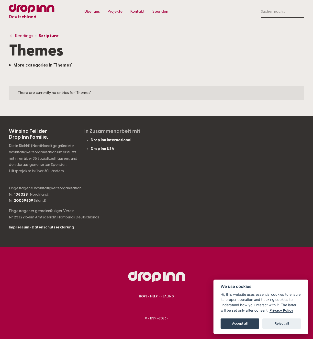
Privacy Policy (281, 310)
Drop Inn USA (102, 149)
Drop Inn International (111, 140)
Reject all (282, 323)
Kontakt (137, 11)
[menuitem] (92, 12)
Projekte (115, 11)
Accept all (239, 323)
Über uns (92, 11)
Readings (24, 36)
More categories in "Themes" (43, 65)
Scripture (49, 36)
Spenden (160, 11)
